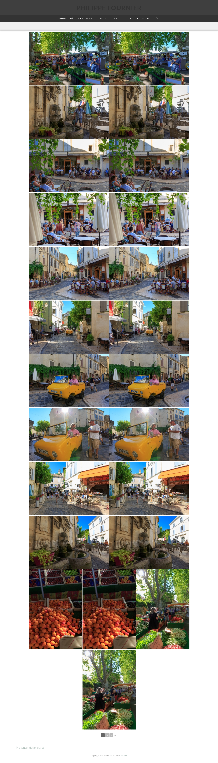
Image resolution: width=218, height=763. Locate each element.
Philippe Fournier (109, 8)
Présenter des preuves (30, 747)
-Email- (124, 755)
